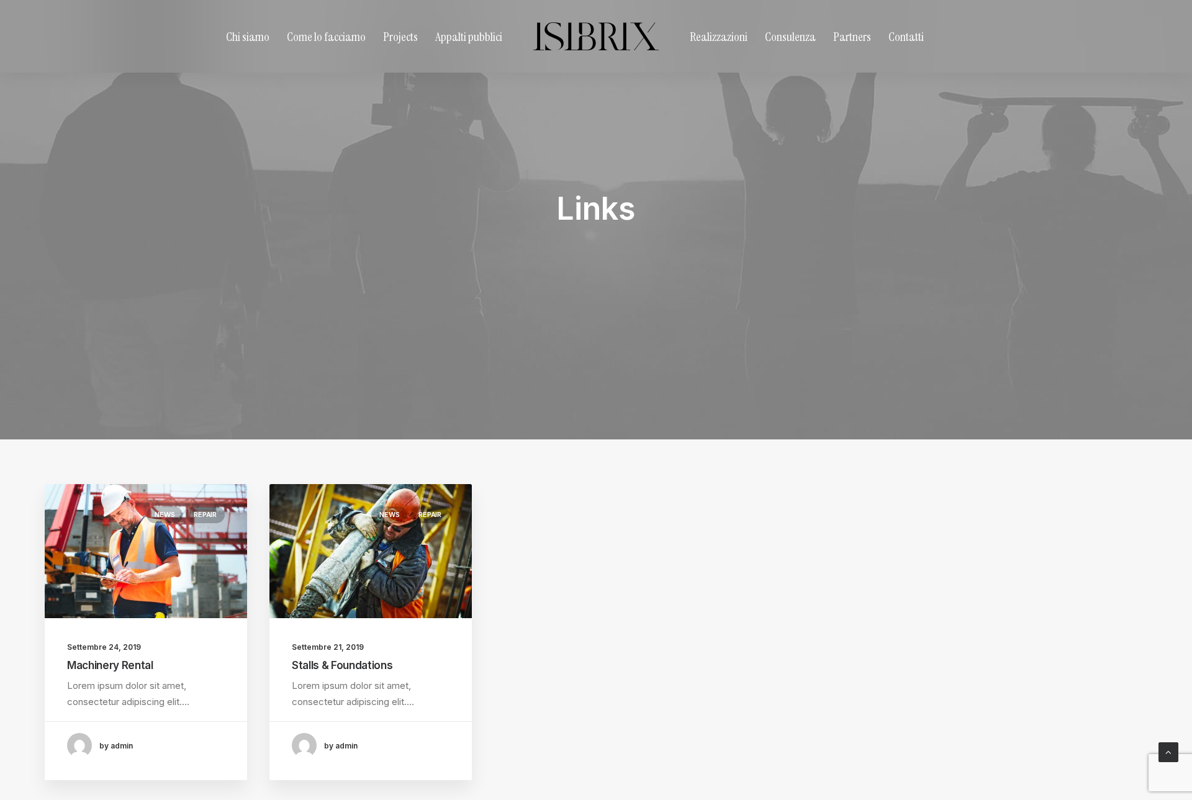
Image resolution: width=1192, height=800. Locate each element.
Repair (205, 514)
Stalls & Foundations (342, 665)
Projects (400, 37)
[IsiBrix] (596, 36)
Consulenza (790, 37)
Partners (852, 37)
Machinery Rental (110, 665)
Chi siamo (247, 37)
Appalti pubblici (468, 37)
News (164, 514)
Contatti (906, 37)
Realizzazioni (718, 37)
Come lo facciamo (326, 37)
